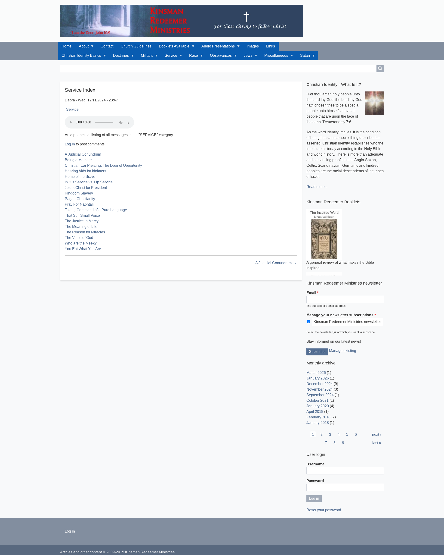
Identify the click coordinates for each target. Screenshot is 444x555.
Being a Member (78, 160)
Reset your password (323, 510)
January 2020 (317, 406)
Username (315, 464)
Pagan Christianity (80, 199)
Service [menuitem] (169, 56)
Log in (70, 144)
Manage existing (342, 351)
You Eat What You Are (83, 249)
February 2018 (318, 417)
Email (311, 293)
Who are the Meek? (81, 243)
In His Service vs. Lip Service (89, 182)
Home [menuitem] (66, 46)
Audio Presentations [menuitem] (216, 47)
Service (72, 109)
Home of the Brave (80, 177)
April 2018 (314, 412)
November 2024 (319, 389)
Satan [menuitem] (303, 56)
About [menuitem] (82, 47)
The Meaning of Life (81, 227)
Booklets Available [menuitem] (172, 47)
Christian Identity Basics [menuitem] (79, 56)
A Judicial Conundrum (83, 154)
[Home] (183, 21)
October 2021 (317, 400)
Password (315, 481)
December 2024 (319, 384)
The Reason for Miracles (85, 232)
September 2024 (320, 395)
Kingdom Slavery (79, 193)
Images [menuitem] (253, 46)
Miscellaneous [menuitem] (274, 56)
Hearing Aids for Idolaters (85, 171)
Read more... (316, 187)
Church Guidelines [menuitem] (136, 46)
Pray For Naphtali (79, 204)
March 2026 (316, 373)
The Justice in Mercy (82, 221)
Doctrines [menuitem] (119, 56)
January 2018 (317, 423)
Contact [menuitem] (107, 46)
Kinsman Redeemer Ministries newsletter (347, 322)
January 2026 (317, 378)
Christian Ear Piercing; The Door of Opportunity (103, 165)
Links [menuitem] (270, 46)
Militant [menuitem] (145, 56)
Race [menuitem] (191, 56)
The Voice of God (79, 238)
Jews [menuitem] (246, 56)
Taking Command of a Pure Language (96, 210)
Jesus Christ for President (86, 188)
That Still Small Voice (82, 215)
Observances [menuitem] (219, 56)
